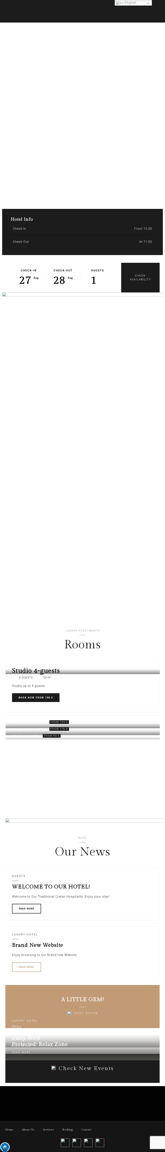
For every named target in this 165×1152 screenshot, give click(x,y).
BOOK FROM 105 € (35, 697)
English (130, 3)
